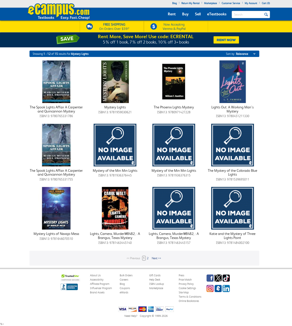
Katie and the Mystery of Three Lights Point (232, 235)
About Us (95, 275)
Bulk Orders (126, 275)
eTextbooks (216, 14)
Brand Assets (97, 292)
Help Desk (154, 279)
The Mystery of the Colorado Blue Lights (232, 172)
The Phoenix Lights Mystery (174, 107)
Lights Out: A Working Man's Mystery (232, 109)
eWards (124, 292)
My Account (251, 3)
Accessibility (96, 279)
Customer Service (231, 3)
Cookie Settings (187, 288)
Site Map (184, 292)
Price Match (185, 279)
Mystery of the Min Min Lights (115, 170)
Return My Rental (190, 3)
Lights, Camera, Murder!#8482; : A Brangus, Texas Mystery (115, 235)
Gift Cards (155, 275)
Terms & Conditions (190, 296)
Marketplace (210, 3)
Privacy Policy (186, 283)
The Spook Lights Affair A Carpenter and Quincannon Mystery (56, 109)
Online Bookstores (189, 301)
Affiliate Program (99, 283)
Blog (174, 3)
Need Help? (130, 315)
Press (181, 275)
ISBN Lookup (156, 283)
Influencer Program (101, 288)
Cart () (266, 3)
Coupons (125, 288)
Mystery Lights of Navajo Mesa (56, 233)
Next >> (156, 258)
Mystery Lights (115, 107)
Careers (124, 279)
